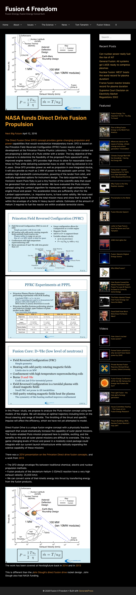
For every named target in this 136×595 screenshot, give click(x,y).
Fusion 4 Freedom (31, 8)
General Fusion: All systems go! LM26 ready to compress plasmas (114, 64)
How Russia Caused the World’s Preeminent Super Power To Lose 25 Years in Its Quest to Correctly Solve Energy (121, 287)
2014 (65, 565)
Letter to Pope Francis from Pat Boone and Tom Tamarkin (120, 228)
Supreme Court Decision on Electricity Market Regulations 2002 (114, 93)
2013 (21, 458)
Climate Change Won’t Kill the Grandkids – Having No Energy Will (120, 158)
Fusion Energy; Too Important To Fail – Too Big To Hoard (121, 115)
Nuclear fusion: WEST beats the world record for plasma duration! (114, 75)
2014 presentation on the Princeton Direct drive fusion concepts (53, 454)
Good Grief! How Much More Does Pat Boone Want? (119, 313)
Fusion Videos (103, 24)
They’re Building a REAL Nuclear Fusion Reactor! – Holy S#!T (120, 423)
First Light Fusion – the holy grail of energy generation (119, 395)
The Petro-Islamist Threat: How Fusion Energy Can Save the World (120, 299)
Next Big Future (13, 133)
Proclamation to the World (120, 198)
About (16, 24)
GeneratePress (86, 591)
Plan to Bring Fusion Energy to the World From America (120, 129)
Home (5, 24)
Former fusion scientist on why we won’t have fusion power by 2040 (120, 352)
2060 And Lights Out (118, 240)
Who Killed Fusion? (118, 268)
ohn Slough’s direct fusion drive (50, 572)
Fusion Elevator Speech (120, 212)
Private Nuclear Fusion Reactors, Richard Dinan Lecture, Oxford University (120, 367)
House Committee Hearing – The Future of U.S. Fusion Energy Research (121, 409)
